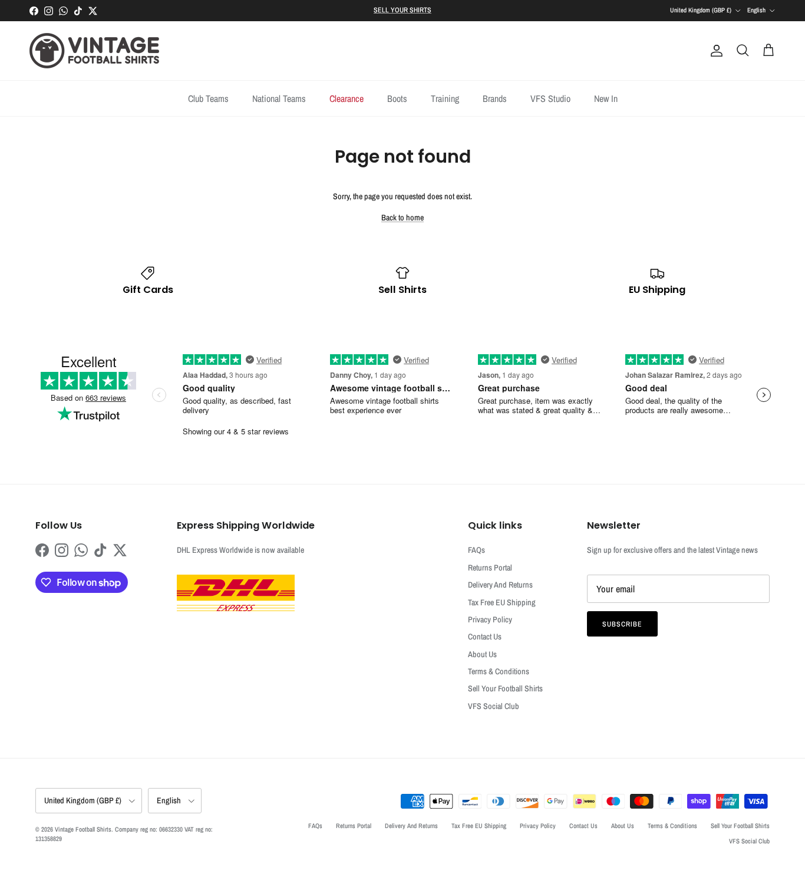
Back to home (402, 217)
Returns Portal (490, 567)
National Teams (279, 98)
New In (606, 98)
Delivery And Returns (500, 584)
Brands (495, 98)
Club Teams (208, 98)
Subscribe (622, 624)
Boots (397, 98)
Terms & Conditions (498, 671)
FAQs (476, 550)
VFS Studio (550, 98)
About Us (482, 654)
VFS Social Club (493, 706)
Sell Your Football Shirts (505, 688)
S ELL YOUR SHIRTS (402, 10)
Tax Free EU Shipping (502, 602)
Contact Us (485, 636)
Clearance (346, 98)
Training (445, 98)
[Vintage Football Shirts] (94, 50)
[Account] (714, 51)
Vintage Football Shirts (83, 829)
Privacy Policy (490, 619)
